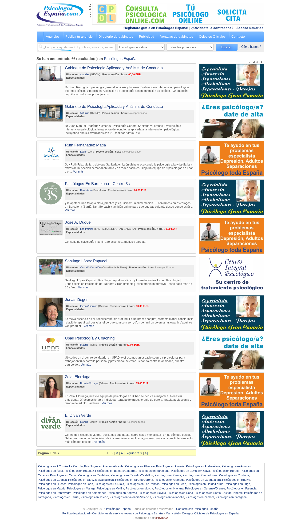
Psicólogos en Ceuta (167, 475)
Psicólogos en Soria (180, 493)
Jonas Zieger (76, 299)
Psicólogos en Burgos (225, 470)
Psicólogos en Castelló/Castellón (132, 475)
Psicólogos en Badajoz (79, 470)
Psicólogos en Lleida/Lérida (205, 484)
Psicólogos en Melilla (110, 488)
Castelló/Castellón (90, 267)
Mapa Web (173, 513)
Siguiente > (134, 453)
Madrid (84, 344)
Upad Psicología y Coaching (90, 338)
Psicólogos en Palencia (241, 488)
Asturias (84, 74)
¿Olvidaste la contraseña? (212, 28)
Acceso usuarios (249, 28)
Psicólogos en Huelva (236, 479)
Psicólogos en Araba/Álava (203, 466)
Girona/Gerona (88, 306)
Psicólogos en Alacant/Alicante (103, 466)
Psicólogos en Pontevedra (54, 493)
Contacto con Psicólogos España (197, 509)
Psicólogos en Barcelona (154, 470)
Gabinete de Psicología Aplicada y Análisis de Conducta (114, 106)
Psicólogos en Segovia (122, 493)
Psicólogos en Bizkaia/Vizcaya (190, 470)
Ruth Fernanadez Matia (85, 145)
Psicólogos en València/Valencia (130, 497)
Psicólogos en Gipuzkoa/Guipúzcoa (91, 479)
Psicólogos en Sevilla (152, 493)
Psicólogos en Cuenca (52, 479)
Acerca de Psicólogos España (144, 513)
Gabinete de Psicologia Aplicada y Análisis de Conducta (114, 68)
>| (146, 453)
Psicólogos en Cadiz (63, 475)
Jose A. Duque (78, 222)
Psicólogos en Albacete (140, 466)
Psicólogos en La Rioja (109, 484)
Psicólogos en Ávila (50, 470)
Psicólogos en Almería (170, 466)
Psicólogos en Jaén (80, 484)
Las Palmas (87, 228)
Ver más (78, 171)
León (83, 151)
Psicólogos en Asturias (236, 466)
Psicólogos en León (173, 484)
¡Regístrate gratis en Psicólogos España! (155, 28)
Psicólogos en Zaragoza (231, 497)
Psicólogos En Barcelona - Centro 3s (97, 184)
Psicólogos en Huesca (52, 484)
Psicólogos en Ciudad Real (200, 475)
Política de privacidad (76, 513)
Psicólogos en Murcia (139, 488)
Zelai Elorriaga (77, 377)
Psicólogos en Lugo (237, 484)
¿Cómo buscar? (250, 46)
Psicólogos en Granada (169, 479)
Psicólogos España (120, 59)
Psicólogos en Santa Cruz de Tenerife (218, 493)
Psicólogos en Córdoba (234, 475)
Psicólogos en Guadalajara (203, 479)
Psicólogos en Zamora (200, 497)
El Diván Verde (78, 415)
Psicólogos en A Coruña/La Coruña (60, 466)
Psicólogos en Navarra (169, 488)
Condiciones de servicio (107, 513)
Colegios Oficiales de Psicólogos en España (210, 513)
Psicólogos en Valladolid (168, 497)
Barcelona (86, 190)
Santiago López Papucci (86, 261)
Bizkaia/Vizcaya (89, 383)
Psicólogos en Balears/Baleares (115, 470)
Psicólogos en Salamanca (89, 493)
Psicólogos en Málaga (81, 488)
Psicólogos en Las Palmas (142, 484)
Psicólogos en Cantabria (93, 475)
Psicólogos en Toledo (94, 497)
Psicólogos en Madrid (52, 488)
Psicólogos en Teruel (65, 497)
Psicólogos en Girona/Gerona (134, 479)
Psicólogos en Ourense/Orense (205, 488)
